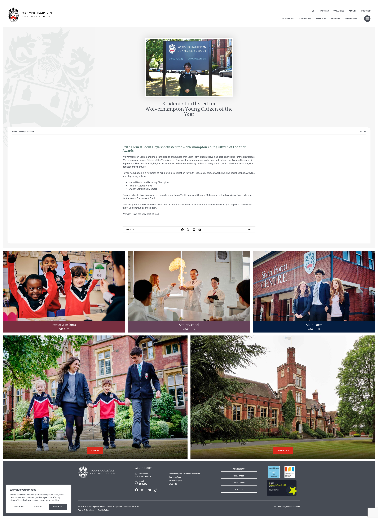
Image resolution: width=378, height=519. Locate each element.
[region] (38, 499)
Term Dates (238, 476)
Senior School (189, 324)
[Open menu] (367, 18)
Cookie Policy (103, 510)
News (21, 132)
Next (250, 229)
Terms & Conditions (86, 510)
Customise (19, 507)
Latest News (239, 483)
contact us (283, 450)
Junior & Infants (64, 324)
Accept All (57, 507)
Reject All (38, 507)
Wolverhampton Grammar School (98, 507)
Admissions (239, 469)
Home (14, 132)
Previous (130, 229)
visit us (95, 450)
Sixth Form (29, 132)
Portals (239, 490)
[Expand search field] (313, 11)
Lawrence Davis (293, 507)
